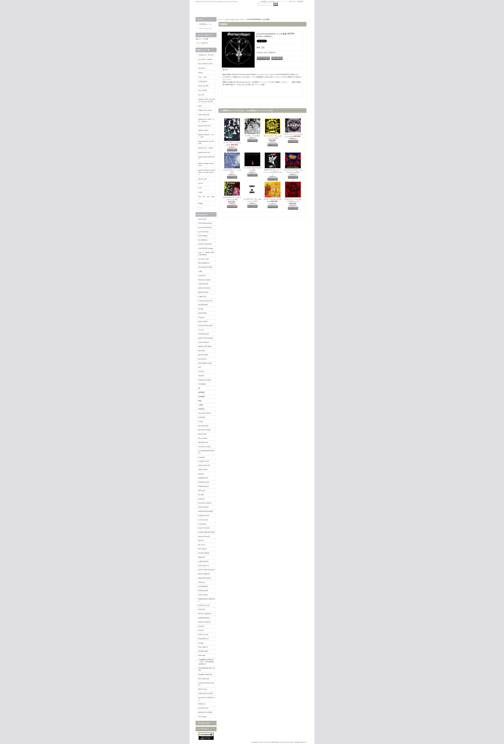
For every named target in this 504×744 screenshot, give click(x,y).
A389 (200, 271)
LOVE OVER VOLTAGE (206, 570)
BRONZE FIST (203, 442)
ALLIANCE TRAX (204, 413)
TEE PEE (201, 376)
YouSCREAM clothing (205, 248)
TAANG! (201, 371)
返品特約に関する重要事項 (266, 53)
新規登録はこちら (205, 24)
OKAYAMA (202, 219)
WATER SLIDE (203, 651)
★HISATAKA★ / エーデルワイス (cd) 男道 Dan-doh (273, 172)
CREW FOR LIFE (204, 465)
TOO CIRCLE (203, 647)
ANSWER (201, 417)
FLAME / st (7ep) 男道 (252, 136)
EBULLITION (203, 321)
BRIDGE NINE (203, 292)
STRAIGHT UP (203, 639)
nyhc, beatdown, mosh (205, 64)
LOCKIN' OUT (203, 708)
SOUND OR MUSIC (205, 244)
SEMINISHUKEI (204, 618)
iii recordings (202, 716)
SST (199, 367)
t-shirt (200, 192)
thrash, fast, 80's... (204, 86)
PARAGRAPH (203, 591)
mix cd (200, 183)
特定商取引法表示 (204, 723)
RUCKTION (202, 359)
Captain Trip (202, 296)
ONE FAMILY (203, 236)
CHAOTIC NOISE (204, 447)
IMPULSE (201, 557)
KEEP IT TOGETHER (205, 338)
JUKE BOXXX (203, 561)
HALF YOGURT (203, 528)
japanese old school (204, 126)
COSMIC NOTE (203, 461)
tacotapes (201, 643)
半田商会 (201, 409)
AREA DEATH (203, 284)
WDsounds (201, 655)
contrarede (201, 457)
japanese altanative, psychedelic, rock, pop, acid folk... (206, 172)
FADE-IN (201, 499)
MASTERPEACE (204, 263)
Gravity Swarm (203, 520)
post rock (201, 95)
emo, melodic (202, 90)
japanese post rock (204, 152)
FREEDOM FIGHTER (205, 511)
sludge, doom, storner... (205, 110)
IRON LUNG (202, 689)
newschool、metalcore (205, 59)
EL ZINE (201, 495)
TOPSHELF (202, 384)
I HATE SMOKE (203, 553)
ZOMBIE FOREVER (205, 675)
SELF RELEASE (203, 679)
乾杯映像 (201, 397)
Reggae (200, 203)
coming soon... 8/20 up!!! (206, 55)
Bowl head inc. (203, 438)
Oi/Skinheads (202, 81)
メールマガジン (203, 729)
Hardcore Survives (204, 536)
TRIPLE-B (201, 704)
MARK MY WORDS (205, 712)
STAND (201, 630)
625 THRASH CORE (205, 267)
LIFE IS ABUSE (203, 342)
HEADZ (201, 541)
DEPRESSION (203, 478)
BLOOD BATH (203, 426)
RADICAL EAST (204, 605)
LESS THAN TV (203, 566)
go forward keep (203, 232)
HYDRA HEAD (203, 334)
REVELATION (203, 355)
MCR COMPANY (204, 574)
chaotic (200, 72)
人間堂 (200, 405)
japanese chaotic (203, 130)
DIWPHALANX (203, 482)
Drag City (201, 317)
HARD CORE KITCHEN (206, 532)
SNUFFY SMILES (204, 622)
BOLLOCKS (202, 434)
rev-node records (203, 259)
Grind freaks (202, 524)
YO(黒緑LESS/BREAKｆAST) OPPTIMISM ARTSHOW (206, 662)
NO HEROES (202, 240)
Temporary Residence (205, 380)
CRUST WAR (202, 470)
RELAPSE (201, 351)
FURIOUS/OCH (203, 516)
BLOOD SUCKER (204, 430)
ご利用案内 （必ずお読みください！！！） (272, 1)
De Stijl (200, 309)
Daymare (201, 474)
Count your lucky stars (205, 301)
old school (201, 68)
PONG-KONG (203, 595)
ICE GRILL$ (202, 549)
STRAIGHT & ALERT (205, 693)
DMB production (203, 486)
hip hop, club (202, 179)
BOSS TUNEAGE (204, 288)
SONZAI (201, 626)
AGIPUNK (202, 276)
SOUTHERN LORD (205, 363)
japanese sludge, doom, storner (234, 19)
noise (200, 188)
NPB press (201, 582)
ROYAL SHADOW (204, 614)
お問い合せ (292, 1)
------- (200, 208)
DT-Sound (201, 490)
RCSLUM (201, 609)
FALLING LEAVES (204, 503)
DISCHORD (202, 313)
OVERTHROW (203, 586)
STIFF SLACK (203, 635)
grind (200, 106)
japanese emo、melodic (205, 148)
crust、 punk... (203, 77)
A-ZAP (200, 422)
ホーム (220, 19)
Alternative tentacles (204, 280)
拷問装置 (201, 392)
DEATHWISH (203, 305)
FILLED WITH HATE (205, 326)
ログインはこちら (205, 28)
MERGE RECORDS (205, 346)
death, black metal (203, 115)
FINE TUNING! (203, 507)
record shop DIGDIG (205, 227)
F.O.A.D (201, 330)
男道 (199, 401)
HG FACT (201, 545)
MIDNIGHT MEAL (204, 578)
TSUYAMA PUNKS (205, 223)
